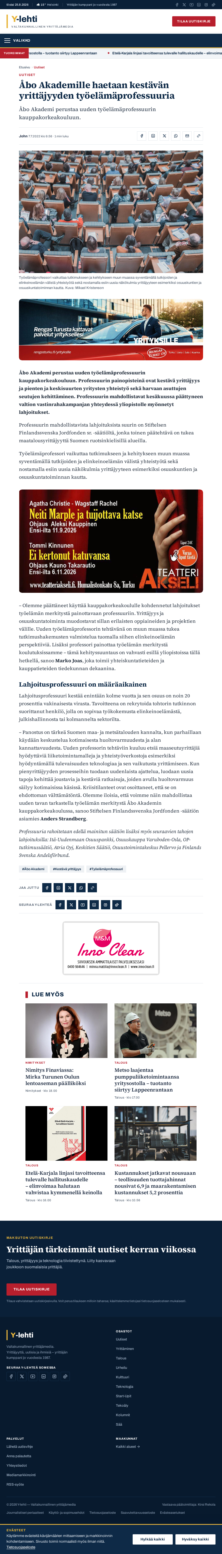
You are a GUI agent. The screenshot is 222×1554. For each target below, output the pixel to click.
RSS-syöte (15, 1484)
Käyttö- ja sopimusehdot (66, 1513)
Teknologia (124, 1387)
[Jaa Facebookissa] (141, 136)
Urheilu (121, 1368)
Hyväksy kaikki (195, 1539)
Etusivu (24, 67)
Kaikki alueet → (128, 1447)
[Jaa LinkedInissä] (153, 136)
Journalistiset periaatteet (25, 1513)
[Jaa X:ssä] (164, 136)
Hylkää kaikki (153, 1539)
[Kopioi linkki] (198, 136)
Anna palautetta (18, 1456)
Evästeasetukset (172, 1513)
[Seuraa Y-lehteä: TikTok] (213, 4)
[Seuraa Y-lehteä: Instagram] (206, 4)
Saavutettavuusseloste (138, 1513)
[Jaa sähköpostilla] (187, 136)
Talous (121, 1358)
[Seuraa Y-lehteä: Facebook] (177, 4)
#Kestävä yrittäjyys (67, 869)
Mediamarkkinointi (21, 1475)
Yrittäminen (125, 1349)
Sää (119, 1424)
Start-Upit (123, 1396)
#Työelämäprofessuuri (106, 869)
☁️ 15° (47, 4)
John (23, 136)
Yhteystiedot (16, 1466)
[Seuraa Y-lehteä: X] (184, 4)
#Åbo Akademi (33, 869)
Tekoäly (122, 1405)
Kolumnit (123, 1415)
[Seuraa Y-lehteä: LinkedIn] (199, 4)
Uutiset (39, 67)
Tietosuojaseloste (102, 1513)
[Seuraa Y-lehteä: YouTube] (192, 4)
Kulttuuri (122, 1377)
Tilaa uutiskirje (194, 21)
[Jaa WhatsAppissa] (175, 136)
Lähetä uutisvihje (19, 1447)
